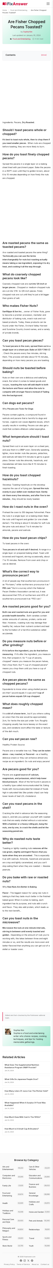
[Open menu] (48, 4)
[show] (43, 55)
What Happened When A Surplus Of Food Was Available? (25, 1104)
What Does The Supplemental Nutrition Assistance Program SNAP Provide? (22, 1066)
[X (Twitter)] (28, 1260)
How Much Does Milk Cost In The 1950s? (23, 1117)
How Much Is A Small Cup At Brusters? (22, 1129)
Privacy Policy (9, 1264)
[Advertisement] (26, 91)
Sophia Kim (27, 32)
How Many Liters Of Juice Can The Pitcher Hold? (26, 1091)
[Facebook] (21, 1260)
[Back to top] (47, 1263)
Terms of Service (23, 1264)
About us (35, 1264)
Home (4, 10)
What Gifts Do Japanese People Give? (21, 1079)
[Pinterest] (32, 1260)
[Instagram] (25, 1260)
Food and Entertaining (18, 10)
